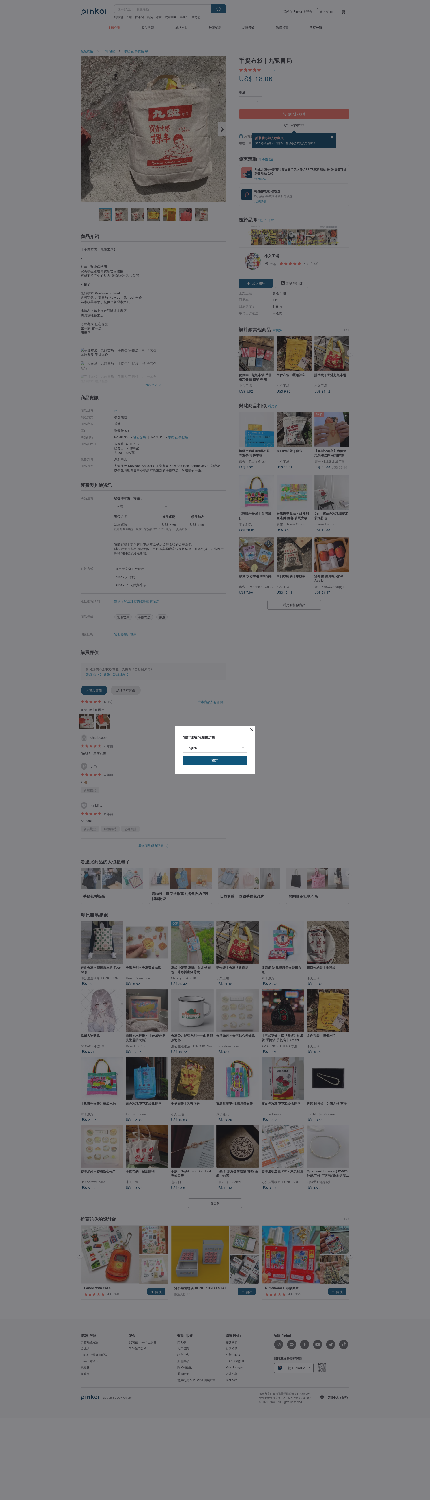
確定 (215, 760)
